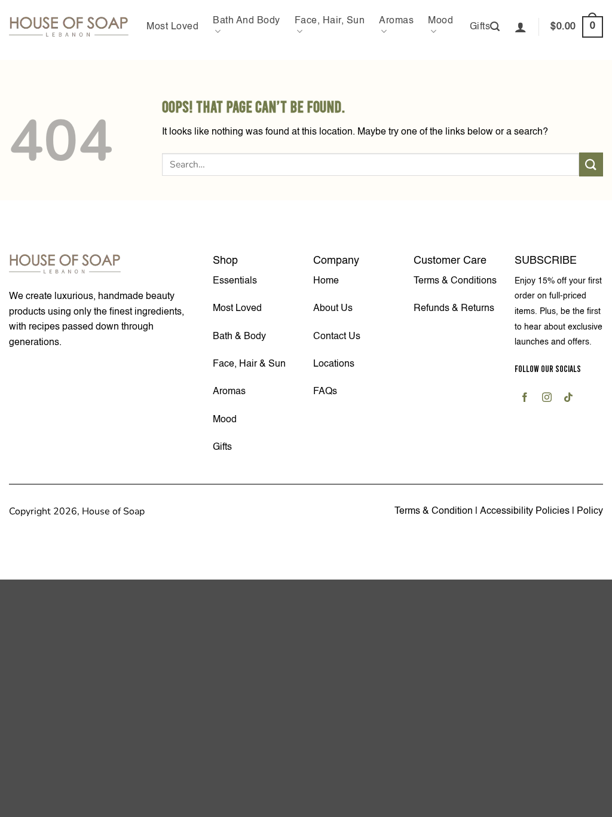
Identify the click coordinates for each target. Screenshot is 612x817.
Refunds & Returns (454, 308)
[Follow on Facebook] (525, 398)
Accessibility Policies (526, 511)
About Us (333, 308)
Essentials (235, 281)
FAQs (325, 392)
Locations (333, 364)
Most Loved (172, 27)
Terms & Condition (433, 511)
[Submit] (591, 164)
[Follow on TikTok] (568, 398)
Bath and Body (246, 21)
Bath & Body (239, 337)
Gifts (480, 27)
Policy (590, 511)
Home (326, 281)
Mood (440, 21)
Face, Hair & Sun (249, 364)
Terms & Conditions (455, 281)
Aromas (396, 21)
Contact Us (336, 337)
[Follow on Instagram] (546, 398)
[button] (495, 26)
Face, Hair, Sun (330, 21)
